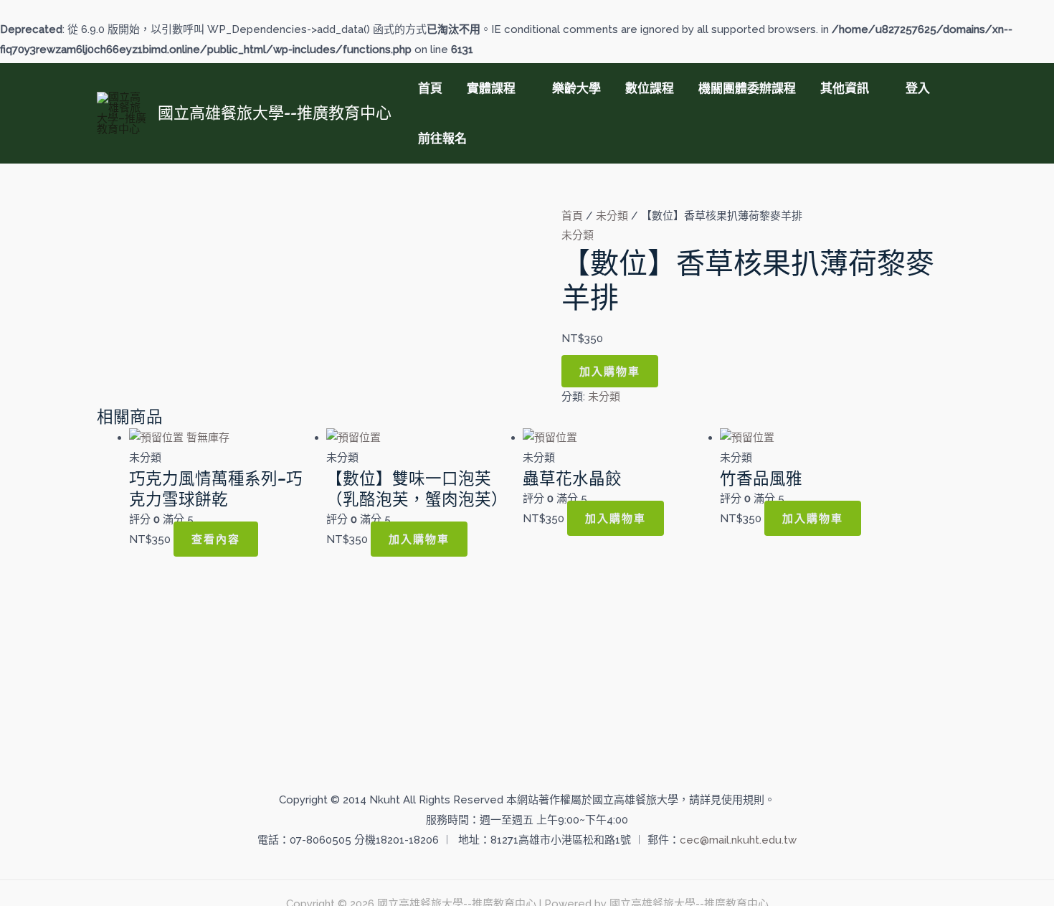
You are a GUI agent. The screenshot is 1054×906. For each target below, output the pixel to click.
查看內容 (215, 539)
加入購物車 (609, 371)
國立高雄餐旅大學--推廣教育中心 (274, 112)
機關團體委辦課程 (747, 88)
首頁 (430, 88)
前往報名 (442, 138)
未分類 (612, 215)
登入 (918, 88)
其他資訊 (844, 88)
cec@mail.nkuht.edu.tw (738, 840)
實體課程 (491, 88)
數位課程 (649, 88)
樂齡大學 (576, 88)
